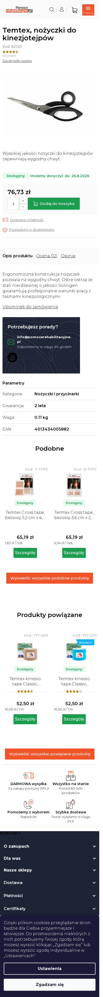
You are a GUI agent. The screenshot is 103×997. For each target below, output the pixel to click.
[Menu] (88, 10)
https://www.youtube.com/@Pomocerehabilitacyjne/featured (13, 357)
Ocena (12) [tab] (46, 256)
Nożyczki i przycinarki (56, 394)
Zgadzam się (50, 984)
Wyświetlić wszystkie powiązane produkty (49, 754)
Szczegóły (25, 719)
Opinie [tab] (68, 256)
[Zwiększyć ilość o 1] (22, 201)
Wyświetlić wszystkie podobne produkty (49, 578)
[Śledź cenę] (28, 229)
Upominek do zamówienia (30, 306)
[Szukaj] (52, 10)
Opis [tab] (7, 256)
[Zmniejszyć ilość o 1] (22, 206)
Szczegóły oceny (17, 60)
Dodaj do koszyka (57, 203)
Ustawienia (50, 968)
